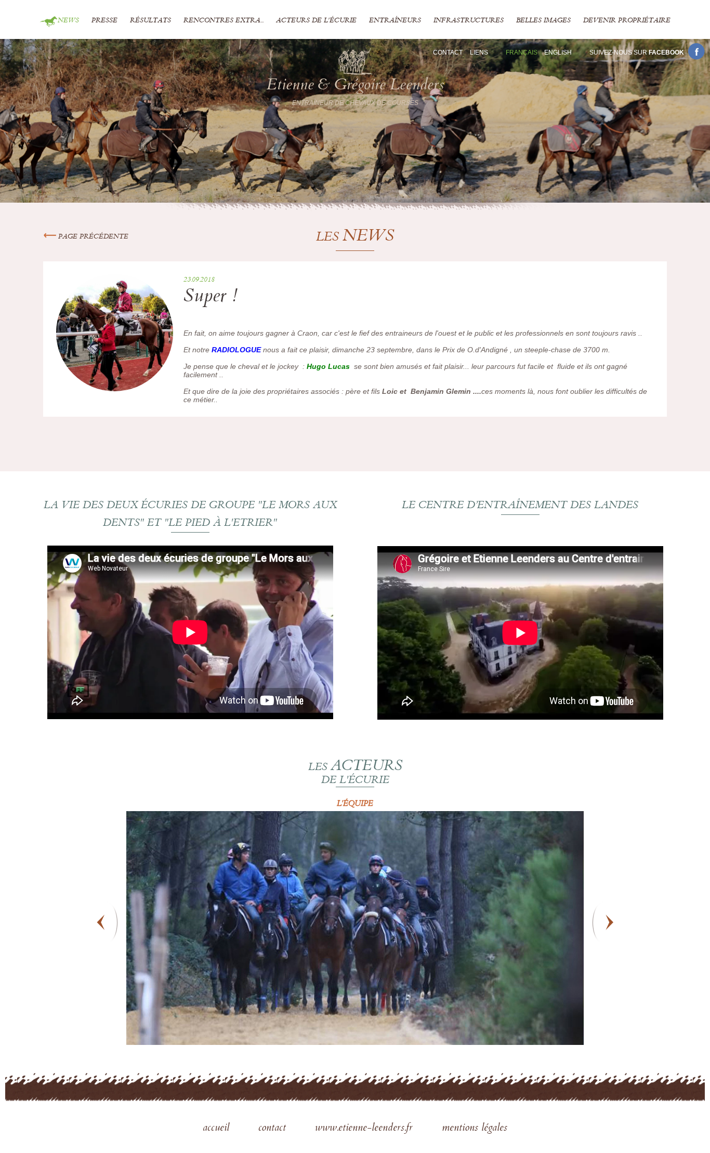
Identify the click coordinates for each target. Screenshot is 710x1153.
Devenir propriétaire (626, 20)
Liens (479, 52)
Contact (448, 52)
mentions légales (474, 1128)
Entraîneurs (395, 20)
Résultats (150, 20)
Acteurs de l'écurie (316, 20)
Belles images (543, 20)
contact (273, 1128)
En (558, 52)
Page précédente (92, 237)
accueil (217, 1128)
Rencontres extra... (223, 20)
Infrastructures (468, 20)
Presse (104, 20)
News (68, 20)
